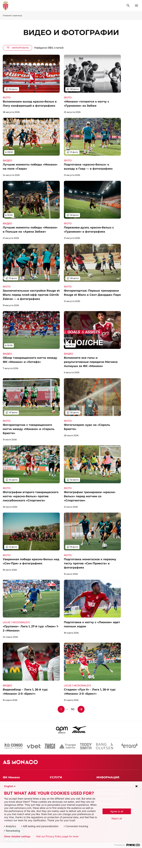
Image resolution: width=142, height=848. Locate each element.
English (8, 786)
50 (72, 709)
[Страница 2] (81, 709)
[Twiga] (50, 746)
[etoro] (129, 746)
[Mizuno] (79, 729)
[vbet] (34, 746)
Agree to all (116, 811)
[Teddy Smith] (86, 746)
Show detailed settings (17, 836)
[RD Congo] (14, 746)
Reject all (117, 818)
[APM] (62, 729)
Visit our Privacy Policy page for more (57, 836)
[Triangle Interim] (67, 746)
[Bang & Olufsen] (104, 746)
